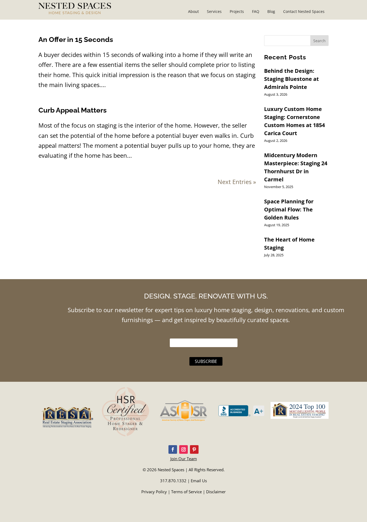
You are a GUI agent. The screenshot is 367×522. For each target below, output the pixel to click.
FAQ (255, 11)
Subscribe (206, 361)
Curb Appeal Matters (72, 110)
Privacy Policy (154, 491)
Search (319, 40)
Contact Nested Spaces (304, 11)
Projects (237, 11)
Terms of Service (186, 491)
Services (214, 11)
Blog (271, 11)
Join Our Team (183, 458)
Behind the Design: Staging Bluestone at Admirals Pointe (291, 79)
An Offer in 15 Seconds (75, 39)
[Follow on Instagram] (183, 449)
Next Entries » (237, 182)
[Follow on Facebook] (172, 449)
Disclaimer (216, 491)
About (193, 11)
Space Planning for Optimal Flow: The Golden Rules (289, 209)
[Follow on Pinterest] (194, 449)
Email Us (199, 480)
